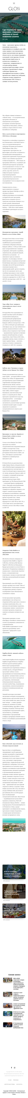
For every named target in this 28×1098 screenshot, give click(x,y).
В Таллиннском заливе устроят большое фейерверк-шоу (18, 1025)
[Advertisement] (14, 99)
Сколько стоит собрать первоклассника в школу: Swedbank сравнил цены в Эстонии (18, 996)
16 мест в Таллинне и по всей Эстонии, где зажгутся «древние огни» (19, 1006)
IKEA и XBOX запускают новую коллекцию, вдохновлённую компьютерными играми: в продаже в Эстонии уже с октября (19, 984)
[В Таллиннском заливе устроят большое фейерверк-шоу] (7, 1025)
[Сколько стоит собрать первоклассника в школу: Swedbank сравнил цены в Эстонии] (7, 994)
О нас (10, 1080)
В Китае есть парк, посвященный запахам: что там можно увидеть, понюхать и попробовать (13, 874)
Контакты (19, 1084)
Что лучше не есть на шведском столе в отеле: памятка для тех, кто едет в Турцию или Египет (13, 912)
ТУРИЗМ (5, 27)
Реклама (15, 1080)
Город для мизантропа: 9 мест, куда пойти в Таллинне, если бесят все (12, 893)
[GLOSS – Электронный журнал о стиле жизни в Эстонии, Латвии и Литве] (14, 13)
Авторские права (9, 1084)
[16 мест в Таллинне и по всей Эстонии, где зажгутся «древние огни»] (7, 1005)
